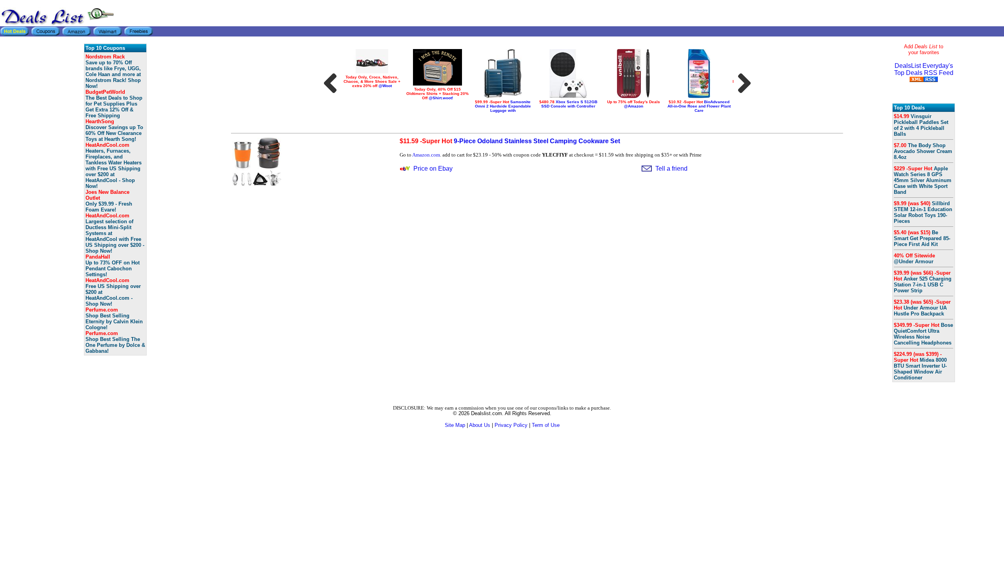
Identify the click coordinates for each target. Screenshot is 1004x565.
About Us (479, 425)
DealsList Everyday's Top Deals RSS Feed (923, 69)
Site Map (455, 425)
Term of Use (546, 425)
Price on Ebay (433, 168)
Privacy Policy (511, 425)
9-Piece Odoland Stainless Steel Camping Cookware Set (510, 141)
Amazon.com (426, 155)
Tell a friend (671, 168)
